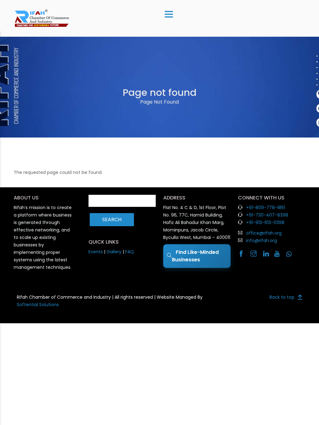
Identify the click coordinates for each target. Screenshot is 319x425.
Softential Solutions (38, 304)
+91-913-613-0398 (265, 222)
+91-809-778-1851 (265, 207)
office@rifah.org (264, 233)
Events (95, 252)
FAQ (129, 252)
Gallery (114, 252)
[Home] (42, 18)
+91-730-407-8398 (267, 215)
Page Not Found (159, 101)
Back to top (281, 297)
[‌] (243, 254)
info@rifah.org (261, 240)
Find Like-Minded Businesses (195, 256)
